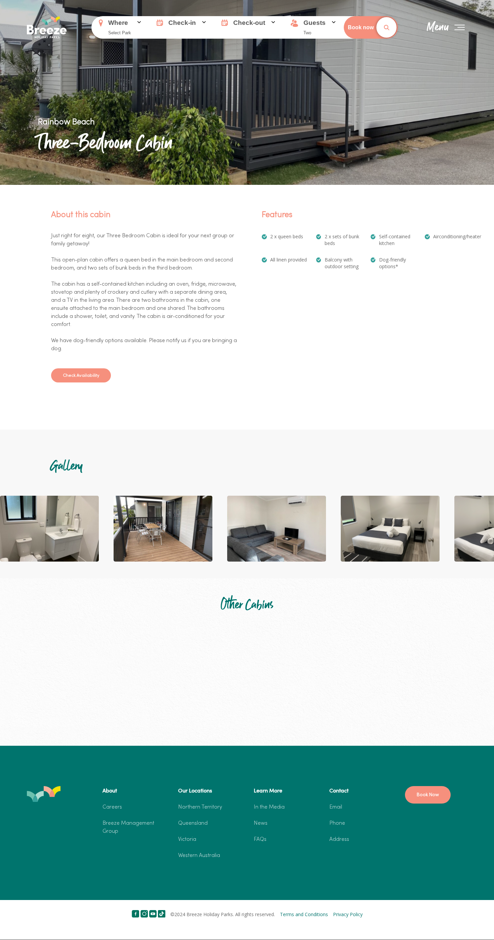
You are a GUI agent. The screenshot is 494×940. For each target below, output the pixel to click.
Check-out (249, 22)
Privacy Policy (348, 914)
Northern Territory (200, 807)
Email (335, 807)
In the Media (269, 807)
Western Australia (199, 855)
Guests (314, 22)
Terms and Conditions (304, 914)
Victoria (187, 839)
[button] (81, 375)
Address (339, 839)
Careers (112, 807)
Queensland (193, 823)
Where (118, 22)
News (260, 823)
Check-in (182, 22)
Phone (337, 823)
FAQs (260, 839)
